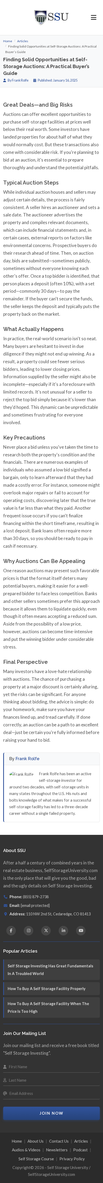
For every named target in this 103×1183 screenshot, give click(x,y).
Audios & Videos (26, 1149)
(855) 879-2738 (36, 897)
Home (7, 41)
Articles (22, 41)
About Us (35, 1141)
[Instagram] (28, 930)
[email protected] (35, 905)
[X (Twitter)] (46, 930)
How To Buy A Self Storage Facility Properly (47, 988)
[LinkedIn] (63, 930)
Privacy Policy (72, 1158)
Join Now (51, 1113)
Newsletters (57, 1149)
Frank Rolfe (27, 758)
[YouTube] (81, 930)
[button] (93, 17)
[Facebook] (11, 930)
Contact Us (59, 1141)
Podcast (80, 1149)
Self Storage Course (36, 1158)
